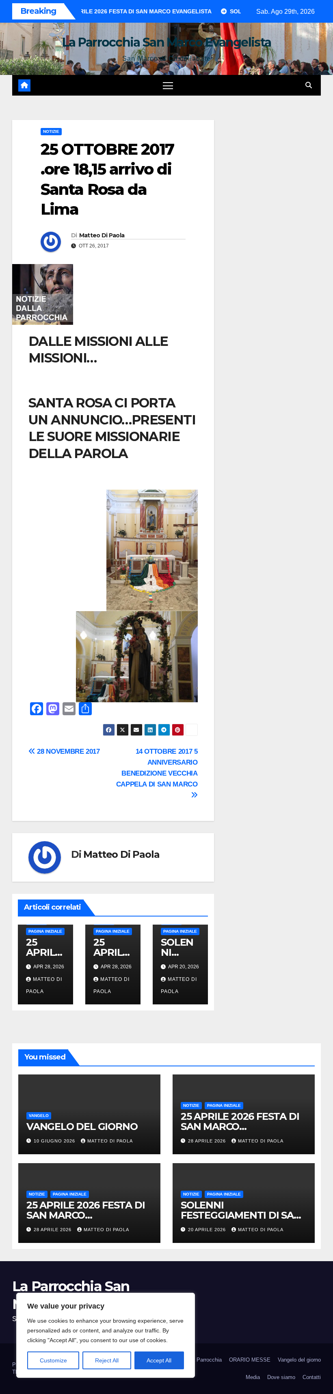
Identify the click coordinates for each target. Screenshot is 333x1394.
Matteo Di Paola (102, 235)
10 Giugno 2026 (55, 1140)
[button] (308, 85)
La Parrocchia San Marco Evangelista (166, 42)
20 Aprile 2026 (207, 1229)
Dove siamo (281, 1377)
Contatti (312, 1377)
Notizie (51, 131)
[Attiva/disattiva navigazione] (168, 85)
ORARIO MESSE (249, 1360)
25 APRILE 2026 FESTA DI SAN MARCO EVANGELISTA (240, 1126)
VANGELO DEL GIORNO (81, 1126)
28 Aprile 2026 (207, 1140)
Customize (53, 1360)
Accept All (159, 1360)
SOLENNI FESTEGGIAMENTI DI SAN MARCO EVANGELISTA (241, 1215)
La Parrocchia (205, 1360)
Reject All (107, 1360)
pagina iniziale (45, 931)
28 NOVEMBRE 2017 (67, 751)
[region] (105, 1335)
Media (253, 1377)
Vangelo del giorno (299, 1360)
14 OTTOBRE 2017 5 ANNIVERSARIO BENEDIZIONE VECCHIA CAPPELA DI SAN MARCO (157, 767)
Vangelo (39, 1115)
